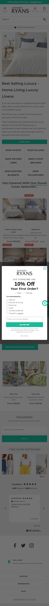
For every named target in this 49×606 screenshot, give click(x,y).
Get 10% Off (24, 324)
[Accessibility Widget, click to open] (45, 303)
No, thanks (24, 336)
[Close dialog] (44, 268)
